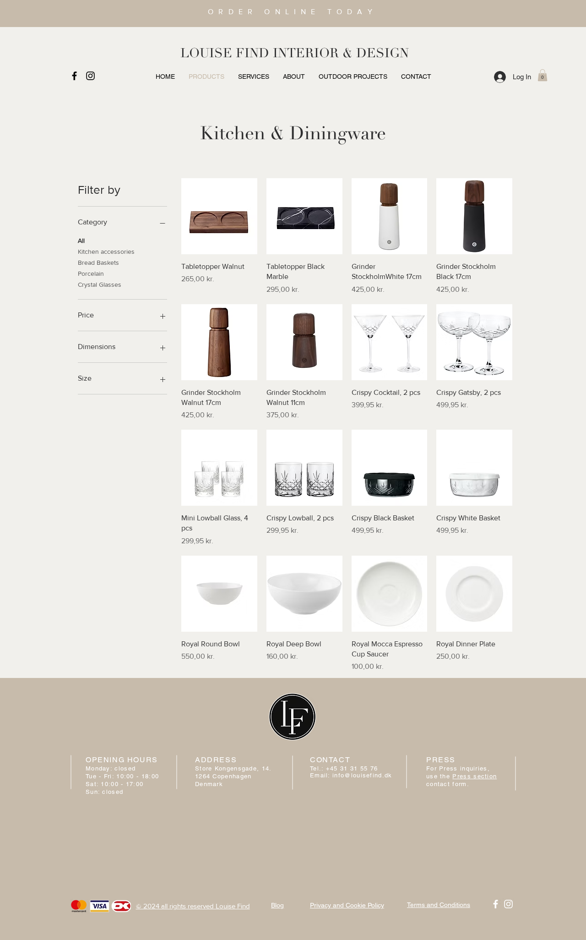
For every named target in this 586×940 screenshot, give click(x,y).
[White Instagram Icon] (508, 904)
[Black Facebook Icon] (74, 76)
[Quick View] (219, 216)
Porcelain (91, 273)
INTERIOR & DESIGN (341, 53)
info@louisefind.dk (362, 775)
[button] (542, 75)
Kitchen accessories (106, 251)
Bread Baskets (98, 262)
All (81, 240)
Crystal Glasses (99, 284)
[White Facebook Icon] (495, 904)
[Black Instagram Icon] (90, 76)
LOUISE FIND (224, 53)
